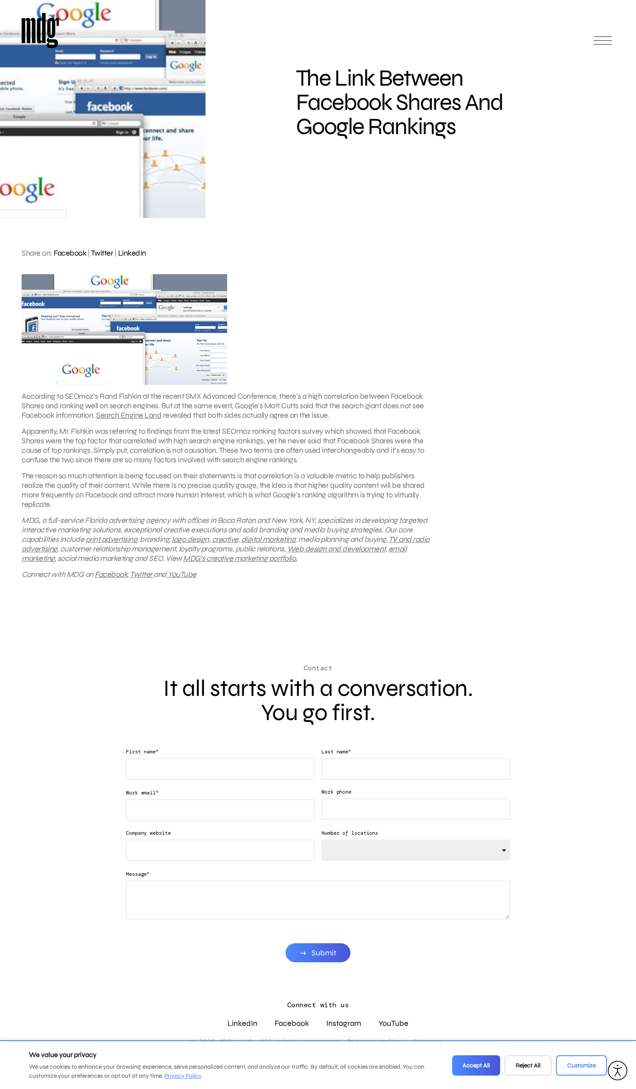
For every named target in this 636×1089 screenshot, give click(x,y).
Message (137, 874)
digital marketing (268, 539)
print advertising (111, 539)
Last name (336, 751)
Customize (581, 1065)
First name (142, 751)
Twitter (102, 253)
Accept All (476, 1065)
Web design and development (336, 549)
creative (225, 539)
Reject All (528, 1065)
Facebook (70, 253)
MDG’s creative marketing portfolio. (240, 558)
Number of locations (349, 833)
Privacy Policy (183, 1075)
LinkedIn (132, 253)
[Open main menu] (602, 44)
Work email (142, 792)
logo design (190, 539)
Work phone (336, 791)
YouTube (181, 574)
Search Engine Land (128, 415)
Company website (148, 833)
